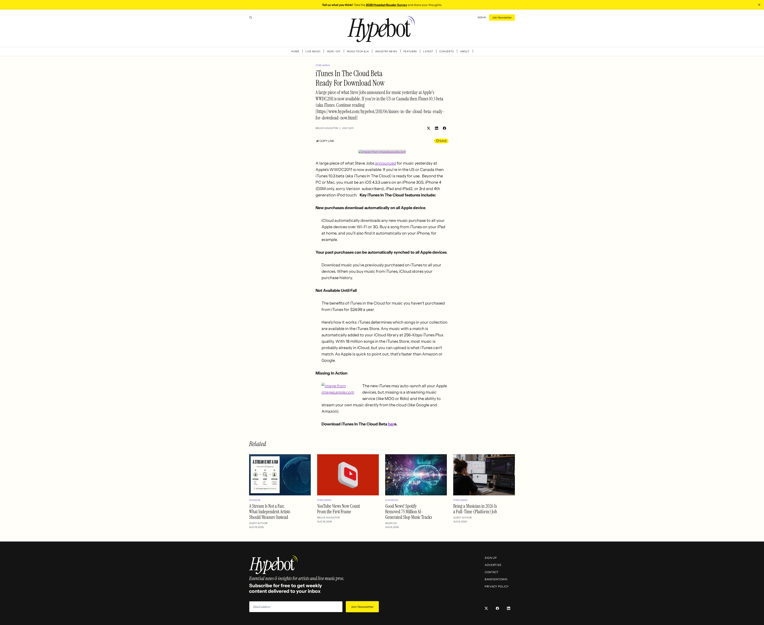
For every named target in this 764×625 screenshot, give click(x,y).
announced (385, 163)
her (391, 424)
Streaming (323, 65)
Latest (428, 51)
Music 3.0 (391, 523)
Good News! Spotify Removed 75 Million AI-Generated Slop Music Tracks (408, 511)
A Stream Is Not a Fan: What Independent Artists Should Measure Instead (269, 511)
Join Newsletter (502, 17)
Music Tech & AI (358, 51)
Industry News (386, 51)
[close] (759, 5)
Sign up (491, 558)
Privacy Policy (497, 586)
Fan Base (255, 500)
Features (410, 51)
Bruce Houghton (327, 128)
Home (295, 51)
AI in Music (392, 500)
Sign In (481, 17)
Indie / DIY (334, 51)
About (465, 51)
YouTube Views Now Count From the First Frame (338, 509)
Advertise (493, 565)
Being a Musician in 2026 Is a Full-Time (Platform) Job (475, 509)
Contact (492, 572)
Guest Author (258, 523)
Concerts (446, 51)
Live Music (313, 51)
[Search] (250, 17)
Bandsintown (496, 579)
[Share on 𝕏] (429, 128)
